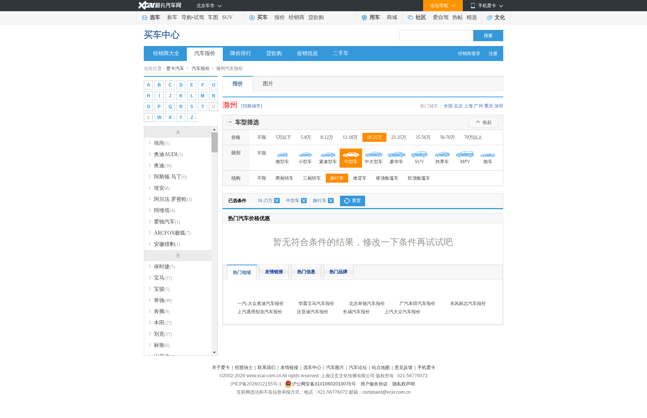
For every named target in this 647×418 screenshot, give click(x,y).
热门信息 (306, 271)
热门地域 (242, 272)
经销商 (296, 17)
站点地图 (381, 367)
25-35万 (398, 137)
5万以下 (283, 137)
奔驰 (163, 300)
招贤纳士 (244, 367)
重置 (356, 200)
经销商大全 (166, 53)
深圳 (498, 106)
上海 (468, 106)
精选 (472, 17)
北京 (458, 106)
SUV (227, 17)
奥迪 (163, 165)
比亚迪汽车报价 (312, 311)
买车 (262, 17)
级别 (235, 152)
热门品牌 (338, 271)
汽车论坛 (358, 367)
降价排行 (240, 53)
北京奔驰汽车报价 (367, 303)
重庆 (488, 106)
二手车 (341, 53)
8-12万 (327, 137)
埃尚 (162, 143)
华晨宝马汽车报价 (316, 303)
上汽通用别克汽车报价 (259, 311)
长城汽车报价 (356, 311)
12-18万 (350, 137)
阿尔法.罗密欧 (173, 199)
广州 (478, 106)
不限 (261, 137)
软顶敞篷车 (419, 178)
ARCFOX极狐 (172, 233)
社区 (421, 17)
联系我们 (267, 367)
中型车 (293, 200)
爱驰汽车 (167, 222)
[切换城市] (251, 106)
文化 (500, 17)
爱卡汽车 (175, 68)
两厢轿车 (285, 178)
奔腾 (162, 311)
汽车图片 (335, 367)
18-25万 (374, 137)
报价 (279, 17)
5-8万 (306, 137)
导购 (186, 17)
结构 (235, 178)
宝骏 (162, 289)
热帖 (457, 17)
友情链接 (274, 271)
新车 (172, 17)
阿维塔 (164, 210)
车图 (213, 17)
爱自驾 (441, 17)
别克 (163, 334)
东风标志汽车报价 (468, 303)
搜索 (488, 35)
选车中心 (312, 367)
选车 (155, 17)
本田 (163, 323)
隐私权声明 (403, 384)
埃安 (162, 188)
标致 (162, 345)
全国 (448, 106)
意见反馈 (404, 367)
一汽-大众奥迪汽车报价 (260, 303)
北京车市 (206, 5)
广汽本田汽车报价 (417, 303)
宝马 (163, 278)
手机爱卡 (426, 367)
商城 (392, 17)
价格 (235, 137)
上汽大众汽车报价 (402, 311)
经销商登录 (469, 53)
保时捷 (164, 266)
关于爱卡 (221, 367)
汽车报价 (204, 53)
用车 (375, 17)
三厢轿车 (312, 178)
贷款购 (316, 17)
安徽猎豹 (167, 244)
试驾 (199, 17)
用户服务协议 (375, 384)
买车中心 (162, 35)
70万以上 (473, 137)
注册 (493, 53)
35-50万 (423, 137)
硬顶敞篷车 (387, 178)
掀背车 (360, 178)
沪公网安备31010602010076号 (324, 384)
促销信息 (307, 53)
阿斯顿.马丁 (170, 177)
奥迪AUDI (168, 154)
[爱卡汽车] (159, 5)
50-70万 (447, 137)
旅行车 (337, 178)
